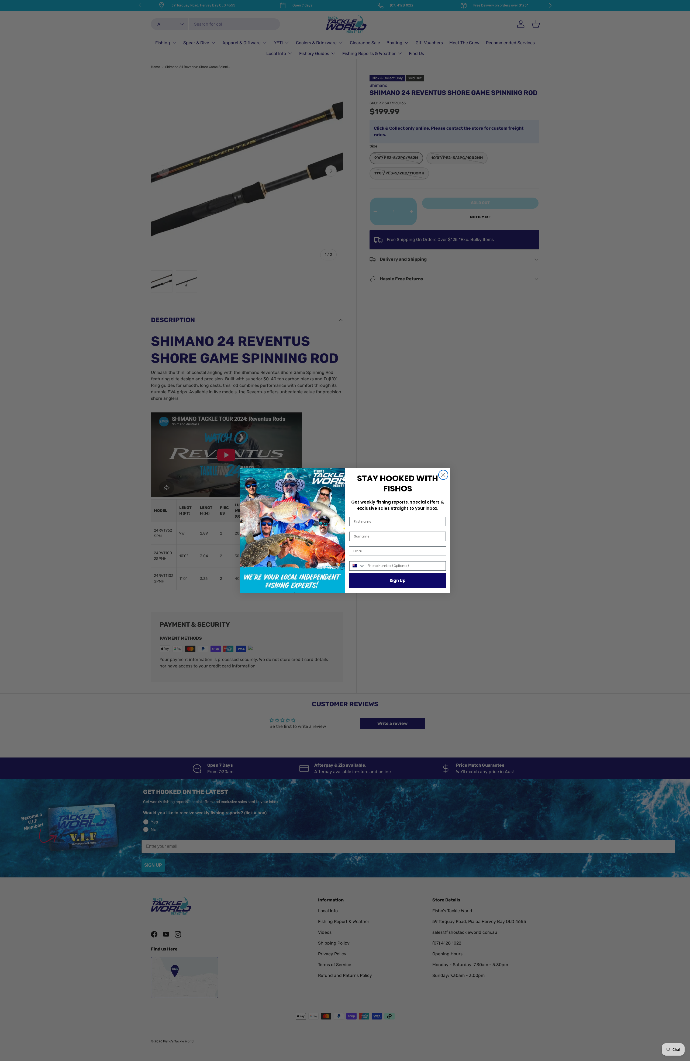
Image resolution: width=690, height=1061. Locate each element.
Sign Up (397, 580)
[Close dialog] (443, 475)
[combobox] (357, 565)
